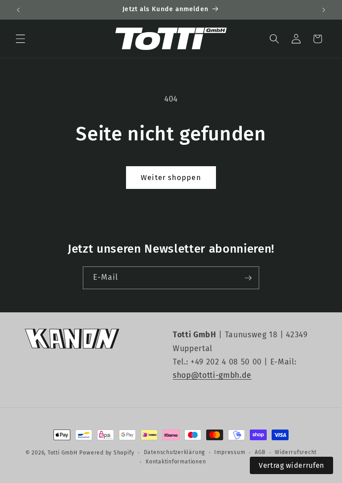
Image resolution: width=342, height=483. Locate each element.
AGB (260, 452)
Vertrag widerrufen (291, 465)
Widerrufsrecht (296, 452)
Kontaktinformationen (176, 461)
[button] (20, 38)
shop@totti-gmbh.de (212, 375)
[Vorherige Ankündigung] (18, 10)
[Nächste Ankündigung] (324, 10)
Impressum (229, 452)
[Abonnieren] (248, 278)
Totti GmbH (62, 453)
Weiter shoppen (171, 177)
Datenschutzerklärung (174, 452)
